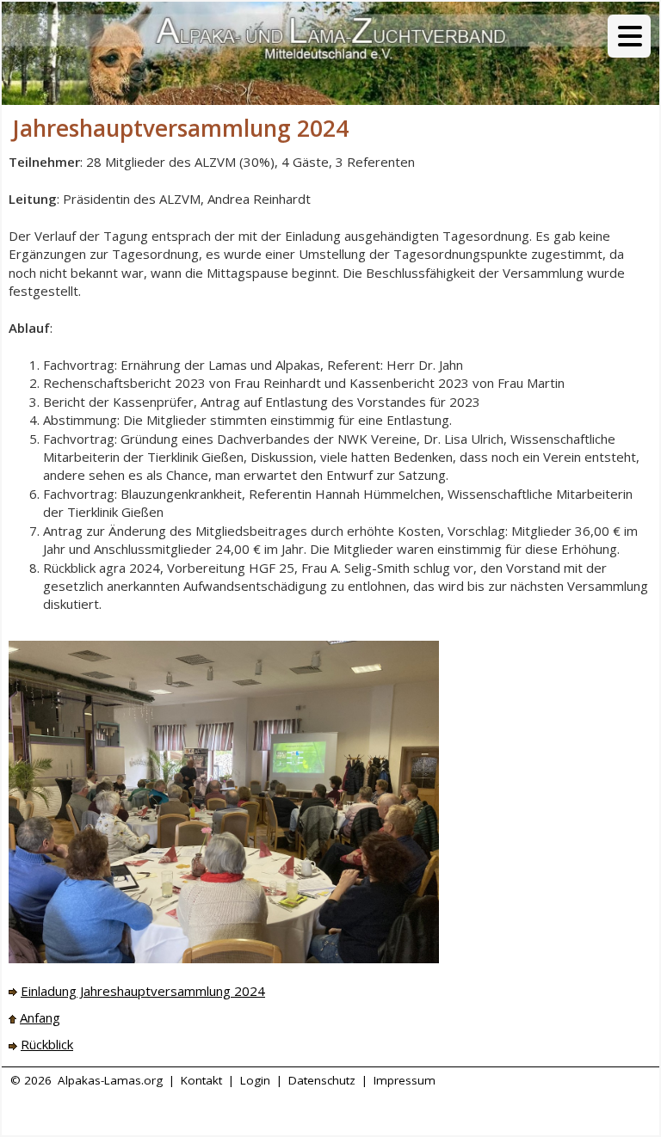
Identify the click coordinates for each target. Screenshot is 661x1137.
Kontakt (201, 1080)
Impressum (405, 1080)
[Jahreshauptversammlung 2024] (224, 800)
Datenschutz (321, 1080)
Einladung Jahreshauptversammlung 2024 (143, 990)
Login (255, 1080)
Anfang (40, 1017)
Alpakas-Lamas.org (110, 1080)
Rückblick (47, 1044)
